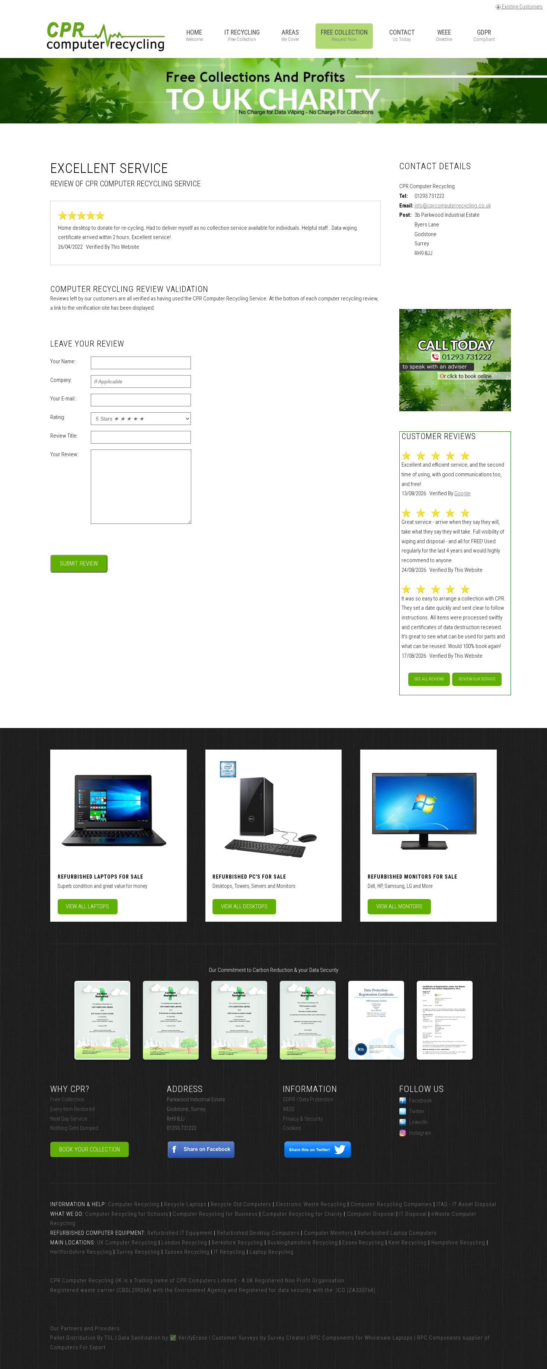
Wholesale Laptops (389, 1337)
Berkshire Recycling (237, 1242)
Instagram (420, 1133)
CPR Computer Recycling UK (86, 1280)
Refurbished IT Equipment (179, 1233)
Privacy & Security (303, 1118)
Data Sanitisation (139, 1337)
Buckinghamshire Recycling (303, 1242)
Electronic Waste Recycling (311, 1204)
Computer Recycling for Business (215, 1214)
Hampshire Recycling (458, 1242)
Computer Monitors (328, 1233)
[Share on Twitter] (317, 1156)
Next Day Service (68, 1118)
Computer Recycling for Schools (126, 1214)
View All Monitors (399, 906)
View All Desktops (244, 906)
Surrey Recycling (138, 1252)
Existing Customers (522, 7)
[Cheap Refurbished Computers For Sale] (268, 809)
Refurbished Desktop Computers (258, 1233)
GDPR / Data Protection (308, 1099)
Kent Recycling (407, 1242)
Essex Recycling (363, 1242)
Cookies (292, 1128)
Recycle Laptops (185, 1204)
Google (462, 493)
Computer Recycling (134, 1204)
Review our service (477, 679)
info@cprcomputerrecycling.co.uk (453, 205)
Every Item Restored (72, 1109)
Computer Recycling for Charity (302, 1214)
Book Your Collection (89, 1149)
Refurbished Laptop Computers (397, 1233)
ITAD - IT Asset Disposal (466, 1204)
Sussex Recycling (186, 1252)
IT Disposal (413, 1214)
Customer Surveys (235, 1337)
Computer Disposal (371, 1214)
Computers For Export (78, 1347)
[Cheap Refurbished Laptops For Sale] (113, 809)
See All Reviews (429, 679)
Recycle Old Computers (241, 1204)
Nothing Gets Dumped (74, 1128)
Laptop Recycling (272, 1252)
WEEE (289, 1109)
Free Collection (67, 1099)
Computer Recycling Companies (391, 1204)
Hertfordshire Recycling (81, 1252)
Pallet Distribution (73, 1337)
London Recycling (184, 1242)
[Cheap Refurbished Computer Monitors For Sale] (423, 809)
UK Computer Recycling (127, 1242)
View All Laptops (87, 906)
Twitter (417, 1111)
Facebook (420, 1100)
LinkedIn (418, 1122)
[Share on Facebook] (201, 1156)
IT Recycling (229, 1252)
